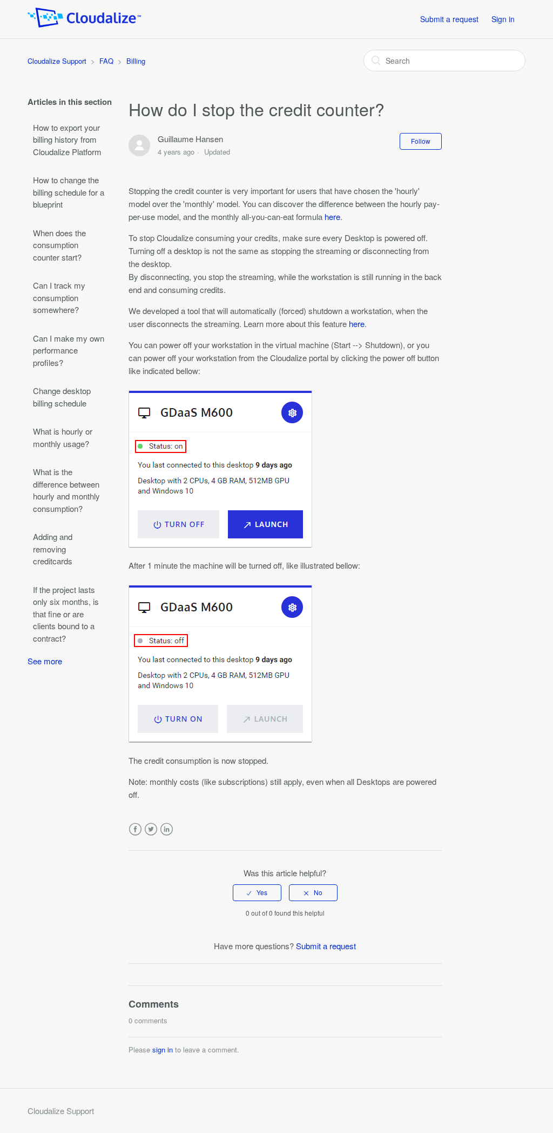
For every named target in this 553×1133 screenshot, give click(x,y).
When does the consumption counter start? (59, 245)
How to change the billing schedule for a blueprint (68, 192)
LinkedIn (166, 829)
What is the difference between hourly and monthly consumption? (66, 490)
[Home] (84, 24)
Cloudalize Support (57, 61)
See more (45, 661)
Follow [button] (420, 140)
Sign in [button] (503, 19)
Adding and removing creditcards (52, 548)
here (332, 216)
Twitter (151, 829)
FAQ (106, 61)
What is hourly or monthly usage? (62, 437)
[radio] (257, 892)
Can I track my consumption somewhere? (59, 297)
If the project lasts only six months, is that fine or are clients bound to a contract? (66, 614)
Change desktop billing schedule (62, 397)
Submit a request (449, 19)
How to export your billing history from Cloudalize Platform (67, 139)
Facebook (135, 829)
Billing (135, 61)
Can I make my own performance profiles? (68, 350)
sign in (162, 1049)
